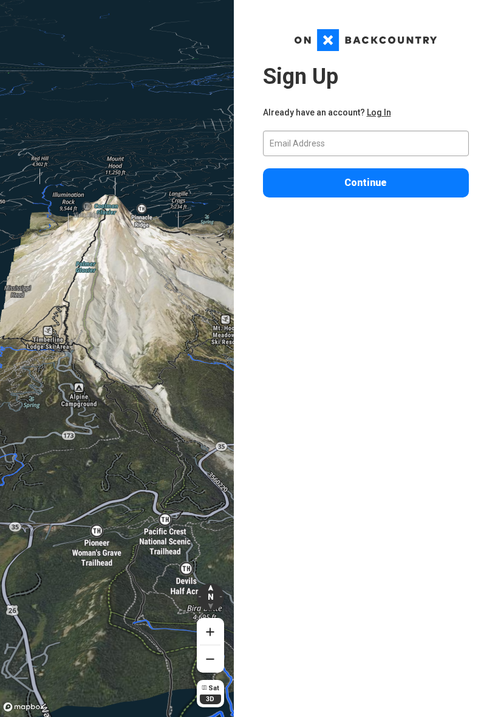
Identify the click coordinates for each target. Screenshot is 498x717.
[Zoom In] (210, 631)
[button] (210, 597)
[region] (117, 358)
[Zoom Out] (210, 659)
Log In (379, 112)
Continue (365, 182)
